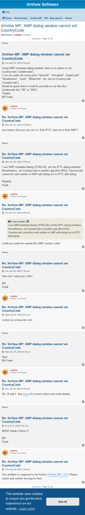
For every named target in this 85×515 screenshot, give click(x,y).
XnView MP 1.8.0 (58, 474)
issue (26, 393)
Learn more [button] (27, 508)
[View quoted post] (28, 221)
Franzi (15, 221)
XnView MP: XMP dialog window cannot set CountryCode (39, 27)
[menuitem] (6, 12)
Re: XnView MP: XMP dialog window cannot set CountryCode (35, 119)
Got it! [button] (63, 501)
